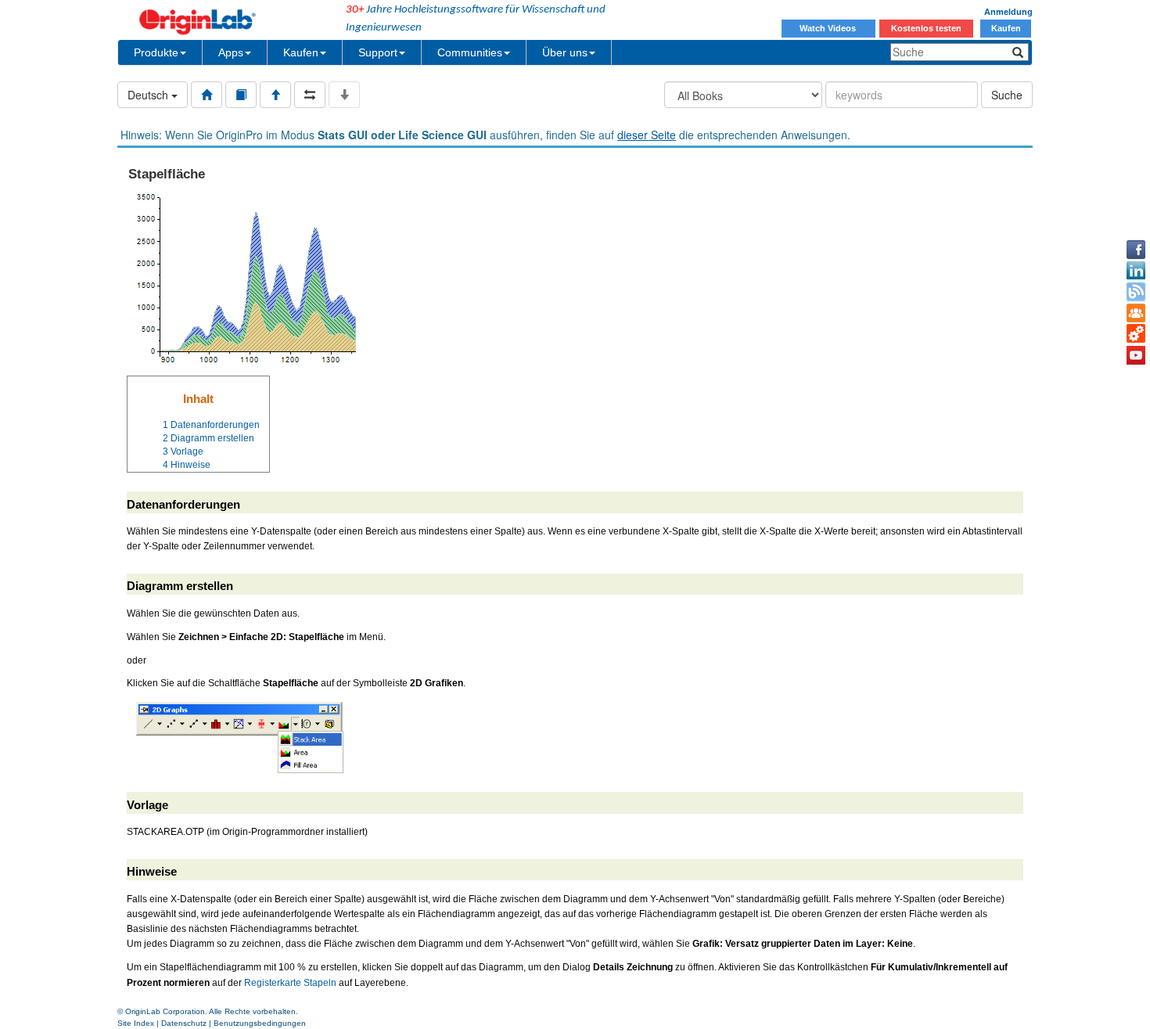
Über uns (565, 52)
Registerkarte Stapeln (290, 982)
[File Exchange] (1136, 334)
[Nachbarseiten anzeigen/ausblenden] (309, 94)
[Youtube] (1136, 355)
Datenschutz (184, 1023)
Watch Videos (829, 28)
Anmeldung (1008, 11)
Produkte (156, 52)
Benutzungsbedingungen (260, 1023)
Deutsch (149, 95)
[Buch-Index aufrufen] (241, 94)
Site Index (135, 1023)
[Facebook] (1136, 249)
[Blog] (1136, 292)
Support (377, 52)
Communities (469, 52)
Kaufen (1006, 28)
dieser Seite (646, 134)
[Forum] (1136, 313)
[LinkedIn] (1136, 271)
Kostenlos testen (926, 28)
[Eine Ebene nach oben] (275, 94)
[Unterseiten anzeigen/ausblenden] (344, 94)
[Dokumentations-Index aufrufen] (206, 94)
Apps (230, 52)
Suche (1006, 95)
